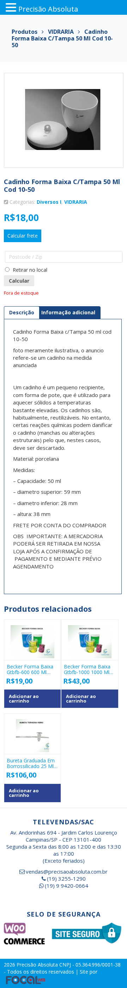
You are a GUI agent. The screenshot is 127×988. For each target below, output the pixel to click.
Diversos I (49, 202)
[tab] (22, 312)
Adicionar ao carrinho (24, 698)
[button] (12, 7)
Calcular (19, 280)
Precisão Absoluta (38, 964)
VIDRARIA (75, 202)
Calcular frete (22, 235)
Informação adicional (68, 312)
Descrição (21, 312)
